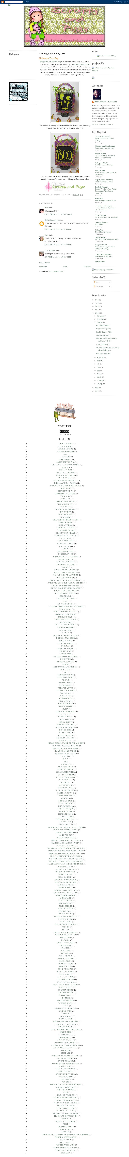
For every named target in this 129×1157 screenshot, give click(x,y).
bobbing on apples (65, 493)
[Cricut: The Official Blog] (106, 56)
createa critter (65, 564)
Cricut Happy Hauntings (65, 575)
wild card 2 (65, 1142)
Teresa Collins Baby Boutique (65, 1084)
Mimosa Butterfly (65, 872)
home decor (65, 730)
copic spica (65, 546)
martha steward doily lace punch (65, 848)
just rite (65, 782)
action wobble (65, 446)
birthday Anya (65, 491)
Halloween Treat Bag (48, 58)
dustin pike (65, 654)
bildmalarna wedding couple (65, 485)
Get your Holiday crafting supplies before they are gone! (105, 209)
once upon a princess (65, 924)
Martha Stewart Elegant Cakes (65, 858)
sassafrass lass (65, 979)
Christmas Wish (66, 530)
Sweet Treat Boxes (65, 1069)
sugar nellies (65, 1061)
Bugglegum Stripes (65, 509)
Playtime (65, 950)
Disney (65, 633)
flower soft (65, 682)
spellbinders (65, 1027)
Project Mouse (65, 969)
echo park (65, 659)
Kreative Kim (100, 170)
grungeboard (65, 706)
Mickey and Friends (65, 869)
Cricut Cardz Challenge (103, 254)
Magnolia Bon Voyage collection (65, 827)
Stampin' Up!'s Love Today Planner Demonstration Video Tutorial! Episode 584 (105, 191)
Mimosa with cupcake (65, 890)
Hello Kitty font (65, 725)
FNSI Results (99, 225)
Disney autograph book (65, 635)
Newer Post (43, 266)
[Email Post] (81, 195)
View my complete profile (103, 124)
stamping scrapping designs (65, 1045)
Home (65, 266)
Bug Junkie (99, 198)
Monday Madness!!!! (103, 335)
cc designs (65, 517)
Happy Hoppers (65, 717)
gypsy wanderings (65, 711)
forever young (65, 688)
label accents (65, 793)
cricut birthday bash (65, 572)
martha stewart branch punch (65, 853)
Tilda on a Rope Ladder (65, 1103)
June (98, 367)
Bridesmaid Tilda (65, 501)
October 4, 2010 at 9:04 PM (58, 257)
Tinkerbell (65, 1118)
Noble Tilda (65, 922)
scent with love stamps (65, 985)
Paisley (65, 929)
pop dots (65, 953)
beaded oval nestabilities (65, 465)
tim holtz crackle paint (65, 1113)
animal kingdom (65, 451)
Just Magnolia (100, 261)
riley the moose (65, 971)
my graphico (65, 911)
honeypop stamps (65, 738)
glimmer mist (66, 698)
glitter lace (65, 701)
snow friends (65, 1019)
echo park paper (65, 662)
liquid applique (66, 809)
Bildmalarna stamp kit (66, 480)
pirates (65, 948)
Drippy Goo (65, 651)
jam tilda (65, 764)
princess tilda (65, 964)
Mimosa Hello (65, 877)
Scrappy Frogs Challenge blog (50, 61)
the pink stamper (65, 1090)
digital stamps (65, 627)
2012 (97, 306)
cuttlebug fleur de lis (66, 612)
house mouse (65, 740)
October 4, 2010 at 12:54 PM (58, 214)
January (100, 383)
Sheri (47, 235)
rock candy (66, 974)
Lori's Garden (65, 816)
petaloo (65, 940)
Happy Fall (65, 714)
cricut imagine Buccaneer (65, 585)
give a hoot (65, 696)
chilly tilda (65, 525)
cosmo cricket (65, 559)
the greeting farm (65, 1087)
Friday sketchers (66, 690)
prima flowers (65, 958)
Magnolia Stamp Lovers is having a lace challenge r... (107, 348)
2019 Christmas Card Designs (104, 165)
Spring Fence (65, 1034)
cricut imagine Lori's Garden (66, 588)
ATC (65, 454)
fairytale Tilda (66, 677)
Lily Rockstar (65, 806)
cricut (65, 567)
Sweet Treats (66, 1071)
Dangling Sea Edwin (66, 614)
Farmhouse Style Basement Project (105, 200)
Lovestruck (65, 822)
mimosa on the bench (66, 880)
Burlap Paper (65, 514)
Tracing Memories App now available (106, 217)
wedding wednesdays (65, 1137)
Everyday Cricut (101, 244)
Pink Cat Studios (65, 943)
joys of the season (65, 777)
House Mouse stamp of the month (66, 743)
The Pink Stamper (101, 187)
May (98, 370)
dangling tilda (65, 617)
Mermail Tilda (65, 866)
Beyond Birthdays (65, 475)
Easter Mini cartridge (65, 656)
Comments (99, 286)
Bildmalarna (65, 478)
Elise (65, 672)
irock (66, 759)
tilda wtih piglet (65, 1111)
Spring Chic (65, 1032)
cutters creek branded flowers (66, 606)
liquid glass (65, 811)
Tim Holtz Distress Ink (65, 1116)
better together (65, 472)
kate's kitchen (65, 788)
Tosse (66, 1124)
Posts (97, 282)
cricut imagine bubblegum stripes (66, 583)
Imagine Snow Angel (65, 753)
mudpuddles (65, 906)
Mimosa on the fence (65, 882)
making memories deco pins (65, 840)
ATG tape (65, 457)
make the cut (66, 835)
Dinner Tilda (65, 630)
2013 (97, 303)
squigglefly (65, 1037)
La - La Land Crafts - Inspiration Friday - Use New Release (105, 156)
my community (65, 908)
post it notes (65, 956)
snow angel (66, 1016)
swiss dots (65, 1079)
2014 (97, 300)
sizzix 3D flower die (65, 1008)
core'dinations (65, 551)
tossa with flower (65, 1121)
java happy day (65, 766)
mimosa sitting (65, 885)
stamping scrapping (65, 1042)
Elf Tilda (65, 669)
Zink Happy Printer (65, 1150)
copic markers (65, 543)
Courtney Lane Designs (103, 205)
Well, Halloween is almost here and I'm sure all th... (106, 339)
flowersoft (65, 685)
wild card (65, 1140)
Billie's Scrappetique (52, 220)
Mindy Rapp (65, 898)
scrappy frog (65, 987)
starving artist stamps (66, 1048)
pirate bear (65, 945)
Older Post (87, 266)
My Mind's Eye (65, 914)
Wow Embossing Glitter (65, 1147)
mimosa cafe (65, 874)
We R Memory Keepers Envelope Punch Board (65, 1134)
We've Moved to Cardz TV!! (103, 256)
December (100, 316)
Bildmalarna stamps (65, 483)
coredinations (65, 554)
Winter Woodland (65, 1145)
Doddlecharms (65, 643)
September (100, 357)
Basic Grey (65, 459)
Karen (47, 207)
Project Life (65, 966)
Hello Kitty (65, 722)
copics (65, 548)
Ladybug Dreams (101, 222)
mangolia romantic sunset (65, 843)
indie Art (65, 756)
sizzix (65, 1006)
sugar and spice (65, 1058)
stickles (65, 1053)
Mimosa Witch (65, 887)
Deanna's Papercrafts (102, 136)
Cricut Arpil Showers (65, 570)
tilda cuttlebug (65, 1095)
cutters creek (65, 604)
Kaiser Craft (65, 785)
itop (65, 761)
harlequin (65, 719)
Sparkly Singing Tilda (103, 332)
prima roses (65, 961)
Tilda (65, 1092)
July (98, 364)
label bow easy (65, 795)
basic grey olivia (66, 462)
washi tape (65, 1129)
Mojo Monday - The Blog (104, 179)
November (100, 319)
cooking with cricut (65, 535)
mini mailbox (65, 900)
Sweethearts (65, 1077)
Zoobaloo (66, 1153)
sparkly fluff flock (65, 1024)
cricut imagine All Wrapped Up (66, 580)
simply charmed (65, 1000)
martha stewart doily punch (65, 856)
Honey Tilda (65, 732)
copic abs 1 (65, 538)
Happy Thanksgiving (103, 328)
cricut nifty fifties (65, 593)
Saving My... (99, 230)
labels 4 (65, 798)
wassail (65, 1132)
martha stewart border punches (65, 851)
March (99, 377)
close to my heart (65, 533)
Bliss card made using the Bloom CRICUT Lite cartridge (105, 248)
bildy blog (65, 488)
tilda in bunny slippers (66, 1098)
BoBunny (65, 496)
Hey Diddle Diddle (65, 727)
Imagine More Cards (65, 751)
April (99, 374)
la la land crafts (65, 790)
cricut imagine (65, 577)
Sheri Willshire (100, 153)
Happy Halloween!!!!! (103, 325)
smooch (66, 1013)
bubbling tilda (65, 504)
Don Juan (65, 646)
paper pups (65, 937)
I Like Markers (100, 215)
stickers (65, 1050)
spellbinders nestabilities (65, 1029)
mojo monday (65, 903)
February (100, 380)
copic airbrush (65, 541)
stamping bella (66, 1040)
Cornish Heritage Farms (65, 556)
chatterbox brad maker (65, 520)
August (99, 360)
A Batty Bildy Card (102, 344)
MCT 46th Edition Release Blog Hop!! (106, 239)
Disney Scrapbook (65, 638)
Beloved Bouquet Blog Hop (103, 232)
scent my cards (65, 982)
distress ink (65, 640)
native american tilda (65, 916)
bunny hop (65, 512)
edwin (66, 664)
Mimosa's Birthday (65, 895)
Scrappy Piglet (65, 992)
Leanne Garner (100, 237)
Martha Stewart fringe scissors (66, 861)
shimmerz (66, 998)
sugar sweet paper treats (65, 1063)
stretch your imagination (65, 1055)
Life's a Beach (65, 801)
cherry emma (65, 522)
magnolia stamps (65, 832)
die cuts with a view (65, 625)
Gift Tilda (65, 693)
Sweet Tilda (65, 1066)
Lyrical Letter (65, 824)
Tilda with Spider (65, 1108)
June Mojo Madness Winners (104, 182)
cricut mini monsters (65, 591)
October (100, 322)
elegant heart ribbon (65, 667)
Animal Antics (65, 449)
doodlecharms (65, 648)
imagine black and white (65, 748)
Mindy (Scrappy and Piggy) (106, 101)
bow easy (65, 499)
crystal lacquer (65, 598)
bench (65, 467)
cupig (65, 601)
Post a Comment (44, 262)
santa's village (66, 977)
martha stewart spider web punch (65, 864)
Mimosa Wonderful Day (65, 893)
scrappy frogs (65, 990)
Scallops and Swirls (102, 163)
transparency (65, 1126)
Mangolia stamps (65, 845)
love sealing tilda (65, 819)
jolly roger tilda (65, 772)
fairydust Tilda (65, 675)
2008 (97, 391)
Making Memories (66, 837)
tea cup (65, 1082)
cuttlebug (65, 609)
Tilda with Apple (65, 1105)
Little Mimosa (65, 814)
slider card (65, 1011)
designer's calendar (65, 619)
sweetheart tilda (65, 1074)
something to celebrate (65, 1021)
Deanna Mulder (50, 250)
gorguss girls (65, 703)
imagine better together (65, 746)
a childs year (65, 443)
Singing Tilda (65, 1003)
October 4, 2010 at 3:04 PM (58, 229)
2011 (97, 310)
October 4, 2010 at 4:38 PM (58, 244)
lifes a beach (65, 803)
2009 (97, 388)
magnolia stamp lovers (65, 830)
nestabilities (65, 919)
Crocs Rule (65, 596)
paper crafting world (65, 932)
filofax (65, 680)
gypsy (66, 709)
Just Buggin (65, 780)
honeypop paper (66, 735)
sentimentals (66, 995)
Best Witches (65, 470)
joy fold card (65, 774)
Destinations (65, 622)
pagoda (65, 927)
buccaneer (65, 507)
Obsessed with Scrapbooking (105, 146)
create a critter (65, 562)
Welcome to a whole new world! (104, 148)
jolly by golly (65, 769)
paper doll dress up (65, 935)
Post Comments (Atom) (56, 271)
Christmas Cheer (65, 528)
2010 (97, 313)
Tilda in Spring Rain (65, 1100)
